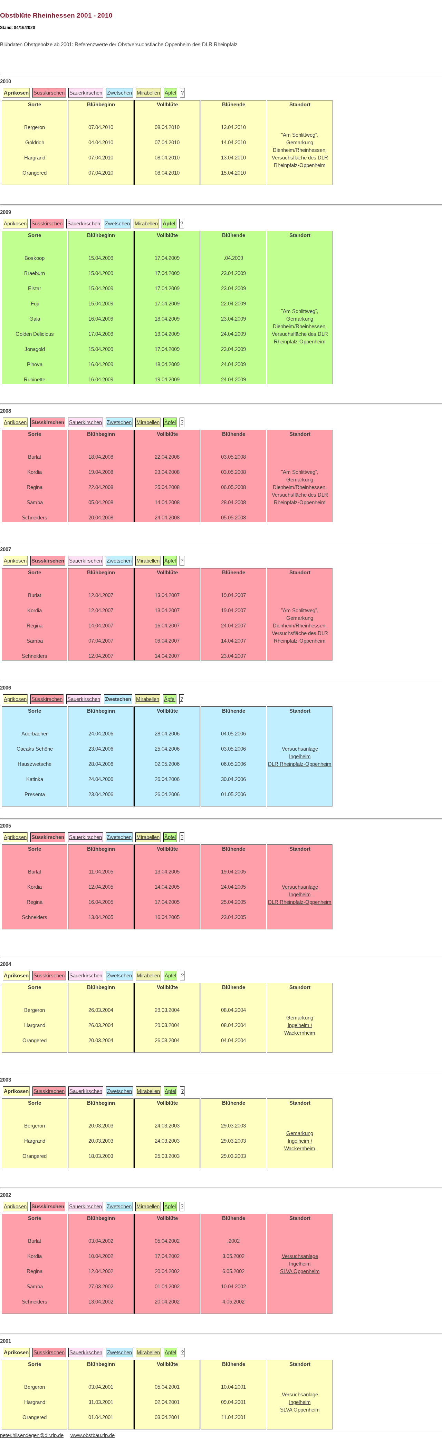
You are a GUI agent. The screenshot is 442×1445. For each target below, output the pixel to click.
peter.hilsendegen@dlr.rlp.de (32, 1435)
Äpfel (170, 93)
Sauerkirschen (85, 93)
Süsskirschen (49, 93)
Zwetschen (119, 93)
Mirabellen (148, 93)
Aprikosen (15, 223)
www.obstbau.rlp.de (92, 1435)
